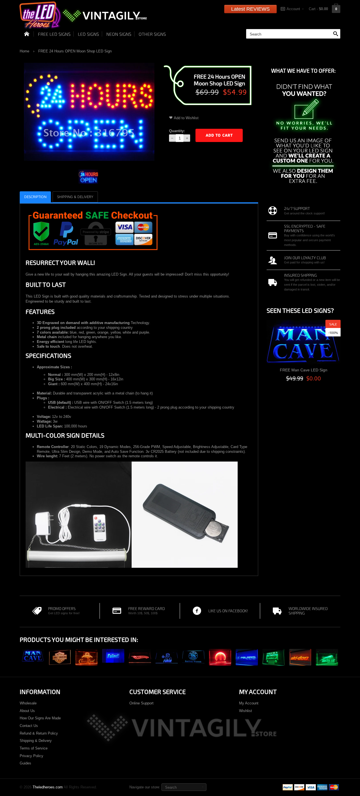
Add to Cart (219, 135)
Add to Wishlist (186, 118)
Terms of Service (34, 748)
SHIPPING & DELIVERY (75, 197)
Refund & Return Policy (39, 733)
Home (24, 51)
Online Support (141, 703)
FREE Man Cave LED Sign (303, 370)
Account (293, 9)
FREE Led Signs (54, 34)
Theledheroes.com (48, 787)
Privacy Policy (31, 756)
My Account (248, 703)
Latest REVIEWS (250, 9)
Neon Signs (118, 34)
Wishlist (245, 711)
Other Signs (152, 34)
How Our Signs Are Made (40, 718)
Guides (25, 763)
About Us (27, 711)
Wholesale (28, 703)
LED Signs (88, 34)
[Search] (335, 34)
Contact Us (29, 726)
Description (35, 197)
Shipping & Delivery (36, 741)
